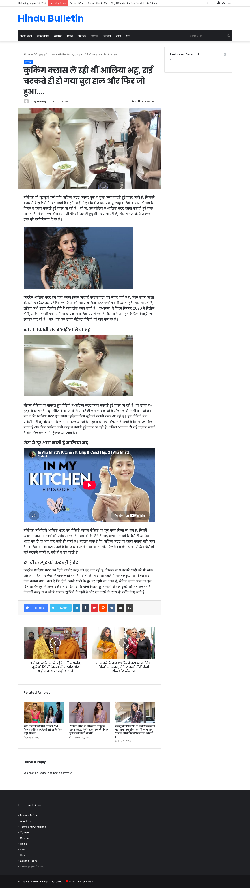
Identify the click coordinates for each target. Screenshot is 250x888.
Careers (24, 832)
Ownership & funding (32, 866)
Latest (24, 849)
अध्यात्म (70, 35)
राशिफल (94, 35)
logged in (44, 772)
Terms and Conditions (33, 826)
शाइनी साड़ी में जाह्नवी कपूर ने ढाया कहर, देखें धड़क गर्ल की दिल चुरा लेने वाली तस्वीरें (88, 729)
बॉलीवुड (38, 54)
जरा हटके (82, 35)
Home (29, 54)
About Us (25, 821)
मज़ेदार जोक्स (26, 35)
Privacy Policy (28, 815)
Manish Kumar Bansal (81, 881)
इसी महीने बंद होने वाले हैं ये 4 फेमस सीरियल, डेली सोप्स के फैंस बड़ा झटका (43, 729)
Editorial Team (28, 860)
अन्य (128, 35)
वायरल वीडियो (43, 35)
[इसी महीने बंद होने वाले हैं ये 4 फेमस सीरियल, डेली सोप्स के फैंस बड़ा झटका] (44, 712)
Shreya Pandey (38, 101)
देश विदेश (57, 35)
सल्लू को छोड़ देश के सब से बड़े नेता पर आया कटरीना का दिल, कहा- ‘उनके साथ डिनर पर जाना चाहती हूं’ (135, 731)
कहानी (118, 35)
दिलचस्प (107, 35)
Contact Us (26, 838)
